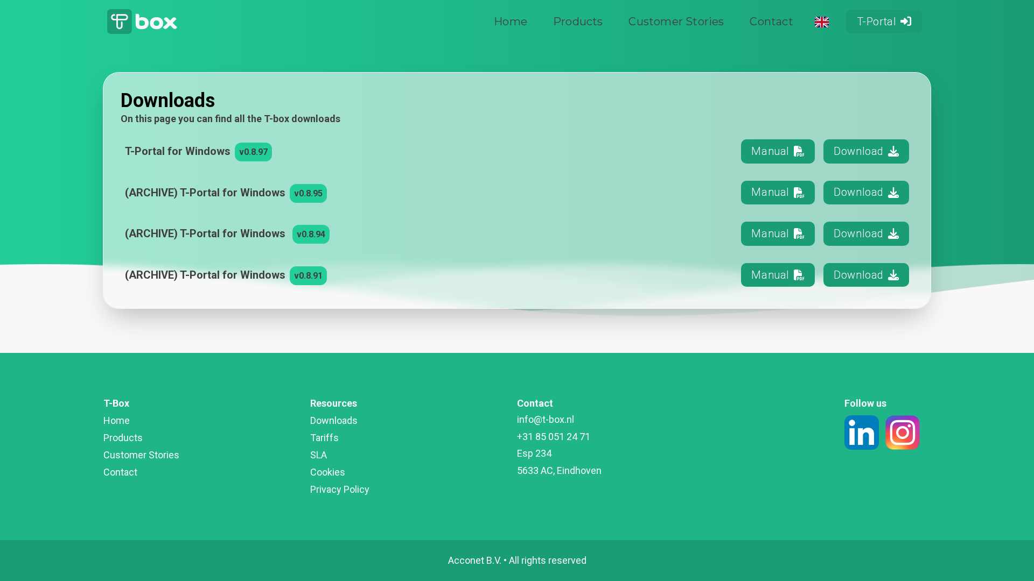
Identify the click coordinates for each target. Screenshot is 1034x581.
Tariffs (324, 437)
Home (116, 420)
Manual (770, 151)
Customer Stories (141, 454)
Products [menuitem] (578, 21)
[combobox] (822, 22)
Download (859, 151)
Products (123, 437)
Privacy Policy (339, 489)
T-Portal (877, 21)
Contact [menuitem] (771, 21)
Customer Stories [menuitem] (676, 21)
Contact (120, 472)
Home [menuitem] (510, 21)
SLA (318, 454)
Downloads (334, 420)
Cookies (327, 472)
